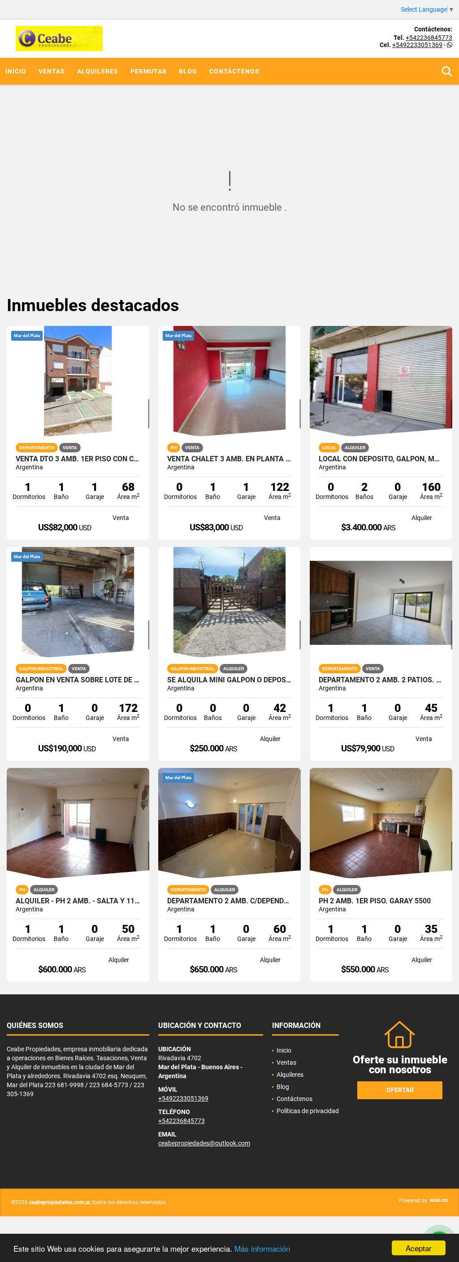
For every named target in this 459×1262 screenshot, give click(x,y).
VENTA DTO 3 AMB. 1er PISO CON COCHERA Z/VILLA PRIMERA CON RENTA (78, 459)
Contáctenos (234, 71)
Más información (262, 1248)
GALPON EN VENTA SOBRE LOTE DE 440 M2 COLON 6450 (78, 680)
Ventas (52, 71)
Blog (188, 71)
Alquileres (97, 71)
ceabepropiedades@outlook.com (204, 1143)
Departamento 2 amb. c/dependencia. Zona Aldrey (229, 901)
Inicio (15, 71)
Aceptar (419, 1247)
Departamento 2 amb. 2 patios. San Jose (381, 680)
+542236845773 (429, 37)
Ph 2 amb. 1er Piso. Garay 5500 (375, 901)
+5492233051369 (417, 44)
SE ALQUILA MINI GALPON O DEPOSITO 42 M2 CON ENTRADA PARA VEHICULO (229, 680)
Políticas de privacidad (308, 1111)
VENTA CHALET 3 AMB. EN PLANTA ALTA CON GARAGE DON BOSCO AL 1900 (229, 459)
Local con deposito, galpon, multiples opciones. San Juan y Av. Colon (381, 459)
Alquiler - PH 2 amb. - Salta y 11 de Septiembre (78, 901)
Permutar (148, 71)
